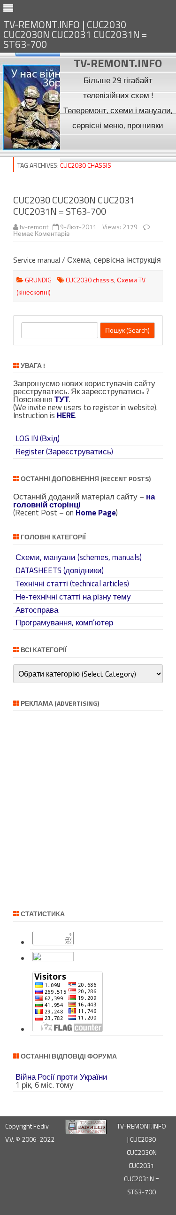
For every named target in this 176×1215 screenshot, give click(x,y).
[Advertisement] (118, 147)
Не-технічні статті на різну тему (73, 597)
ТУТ (61, 399)
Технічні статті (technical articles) (72, 583)
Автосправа (36, 610)
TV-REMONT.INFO (118, 63)
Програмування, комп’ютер (64, 622)
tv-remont (34, 227)
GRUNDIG (38, 280)
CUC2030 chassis (90, 280)
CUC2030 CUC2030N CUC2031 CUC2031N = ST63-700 (74, 205)
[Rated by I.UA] (53, 958)
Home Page (96, 512)
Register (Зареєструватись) (64, 451)
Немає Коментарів (41, 233)
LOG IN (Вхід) (37, 438)
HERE (66, 415)
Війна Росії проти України (61, 1077)
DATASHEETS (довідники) (59, 570)
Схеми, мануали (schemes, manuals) (78, 557)
